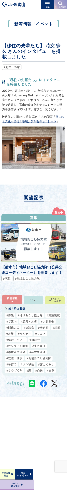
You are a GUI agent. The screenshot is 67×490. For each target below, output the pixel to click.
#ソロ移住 (27, 364)
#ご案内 (11, 321)
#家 (28, 370)
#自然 (50, 370)
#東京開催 (38, 346)
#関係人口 (12, 327)
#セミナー (24, 333)
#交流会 (29, 327)
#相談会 (34, 340)
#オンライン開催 (17, 346)
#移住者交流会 (15, 352)
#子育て (11, 364)
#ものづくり (14, 370)
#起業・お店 (12, 67)
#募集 (10, 315)
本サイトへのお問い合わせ (33, 447)
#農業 (10, 333)
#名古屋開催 (37, 352)
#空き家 (43, 327)
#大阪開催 (47, 321)
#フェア (40, 333)
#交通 (39, 370)
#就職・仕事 (14, 358)
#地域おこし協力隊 (30, 315)
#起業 (56, 327)
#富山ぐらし (46, 364)
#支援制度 (53, 315)
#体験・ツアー (15, 340)
